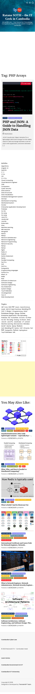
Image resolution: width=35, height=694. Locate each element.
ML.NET (3, 326)
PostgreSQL (5, 268)
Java (28, 320)
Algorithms (5, 166)
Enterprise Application (9, 315)
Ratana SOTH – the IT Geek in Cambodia (17, 16)
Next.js (3, 246)
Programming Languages (15, 118)
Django (17, 313)
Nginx (3, 250)
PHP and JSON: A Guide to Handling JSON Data (17, 125)
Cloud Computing (7, 180)
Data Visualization (7, 195)
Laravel (27, 322)
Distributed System (7, 203)
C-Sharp (8, 311)
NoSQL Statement (7, 256)
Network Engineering (8, 240)
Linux (2, 225)
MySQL (3, 234)
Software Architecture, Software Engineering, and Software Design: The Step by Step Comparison (16, 623)
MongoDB (4, 231)
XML (14, 332)
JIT (23, 322)
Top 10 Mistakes (6, 291)
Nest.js (3, 236)
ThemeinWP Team (25, 684)
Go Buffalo (14, 318)
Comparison (5, 186)
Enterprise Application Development (13, 207)
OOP (21, 328)
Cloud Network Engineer (9, 182)
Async (17, 307)
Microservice (5, 229)
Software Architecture (8, 281)
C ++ (2, 172)
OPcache (26, 328)
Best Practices (16, 309)
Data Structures (6, 193)
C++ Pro (4, 178)
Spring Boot (23, 330)
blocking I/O (26, 309)
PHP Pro (5, 118)
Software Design (6, 283)
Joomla (3, 221)
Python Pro (5, 272)
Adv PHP (11, 307)
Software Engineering (8, 285)
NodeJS (3, 254)
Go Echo (22, 318)
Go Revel (23, 320)
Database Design (7, 313)
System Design (6, 289)
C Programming (17, 311)
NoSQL (16, 328)
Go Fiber (28, 318)
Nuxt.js (3, 258)
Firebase (4, 209)
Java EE (3, 322)
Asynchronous (25, 307)
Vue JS (3, 295)
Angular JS (4, 168)
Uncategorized (6, 293)
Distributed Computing (8, 201)
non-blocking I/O (7, 328)
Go (9, 318)
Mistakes (26, 324)
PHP (2, 264)
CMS (2, 184)
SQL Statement (6, 287)
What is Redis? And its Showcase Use (14, 505)
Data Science (5, 191)
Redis (3, 277)
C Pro (3, 174)
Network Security (7, 244)
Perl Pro (4, 262)
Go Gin (3, 211)
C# (2, 176)
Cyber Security (6, 189)
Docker (3, 205)
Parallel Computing (7, 260)
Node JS (4, 252)
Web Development (7, 297)
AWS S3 (8, 309)
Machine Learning (7, 227)
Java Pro (4, 217)
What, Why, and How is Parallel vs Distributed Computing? (14, 470)
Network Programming (9, 242)
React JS (4, 274)
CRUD (25, 311)
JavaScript (4, 219)
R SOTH (20, 438)
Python (15, 330)
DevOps (4, 199)
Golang (16, 320)
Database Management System (12, 197)
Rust (2, 279)
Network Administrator (9, 238)
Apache (4, 170)
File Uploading (22, 315)
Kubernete (4, 223)
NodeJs (19, 326)
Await (3, 309)
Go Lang (4, 213)
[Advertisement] (17, 50)
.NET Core (4, 307)
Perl (31, 328)
